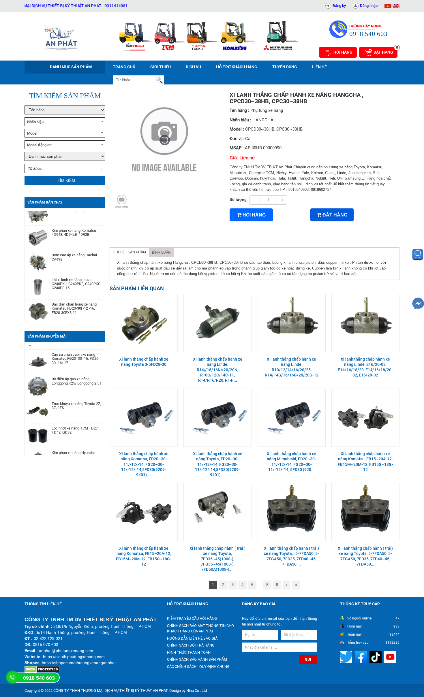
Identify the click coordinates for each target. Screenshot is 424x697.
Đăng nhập (369, 5)
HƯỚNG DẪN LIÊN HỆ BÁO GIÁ (192, 638)
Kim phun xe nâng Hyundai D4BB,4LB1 (73, 446)
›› (296, 585)
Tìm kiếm (66, 180)
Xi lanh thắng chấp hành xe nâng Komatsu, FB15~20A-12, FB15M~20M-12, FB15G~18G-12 (365, 461)
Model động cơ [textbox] (39, 145)
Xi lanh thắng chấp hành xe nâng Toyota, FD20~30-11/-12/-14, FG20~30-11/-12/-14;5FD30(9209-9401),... (217, 464)
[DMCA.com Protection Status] (42, 669)
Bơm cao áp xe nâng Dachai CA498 (74, 248)
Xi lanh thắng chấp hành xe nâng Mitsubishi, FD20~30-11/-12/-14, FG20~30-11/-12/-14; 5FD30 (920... (291, 461)
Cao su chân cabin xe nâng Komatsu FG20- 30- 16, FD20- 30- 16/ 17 (76, 350)
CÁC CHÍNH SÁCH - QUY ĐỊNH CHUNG (198, 666)
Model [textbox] (32, 133)
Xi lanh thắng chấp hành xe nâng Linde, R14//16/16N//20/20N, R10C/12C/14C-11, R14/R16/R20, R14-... (217, 370)
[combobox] (65, 121)
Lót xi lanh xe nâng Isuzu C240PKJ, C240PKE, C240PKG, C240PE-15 (77, 275)
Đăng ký (339, 5)
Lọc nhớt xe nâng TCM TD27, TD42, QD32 (75, 421)
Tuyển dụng (284, 67)
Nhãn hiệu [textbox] (35, 122)
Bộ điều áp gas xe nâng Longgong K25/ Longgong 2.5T (77, 372)
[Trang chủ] (62, 35)
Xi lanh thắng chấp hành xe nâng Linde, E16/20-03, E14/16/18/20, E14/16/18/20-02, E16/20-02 (365, 367)
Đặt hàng (385, 50)
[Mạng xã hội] (347, 657)
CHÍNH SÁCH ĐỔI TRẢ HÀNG (191, 645)
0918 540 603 (39, 678)
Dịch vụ (193, 67)
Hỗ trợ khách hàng (236, 67)
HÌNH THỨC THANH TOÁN (189, 652)
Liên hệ (319, 67)
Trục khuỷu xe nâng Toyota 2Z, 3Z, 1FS (76, 397)
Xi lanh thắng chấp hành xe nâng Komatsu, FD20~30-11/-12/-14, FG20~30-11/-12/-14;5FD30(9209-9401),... (143, 464)
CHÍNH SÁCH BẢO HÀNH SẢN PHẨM (197, 659)
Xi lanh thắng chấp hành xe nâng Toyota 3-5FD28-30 (143, 362)
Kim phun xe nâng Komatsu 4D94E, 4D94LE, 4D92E (74, 224)
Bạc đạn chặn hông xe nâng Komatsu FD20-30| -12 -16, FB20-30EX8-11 (74, 299)
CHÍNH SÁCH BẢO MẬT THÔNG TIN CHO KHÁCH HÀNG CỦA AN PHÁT (200, 628)
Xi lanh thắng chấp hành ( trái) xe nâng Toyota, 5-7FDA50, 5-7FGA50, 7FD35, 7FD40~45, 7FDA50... (365, 556)
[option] (122, 201)
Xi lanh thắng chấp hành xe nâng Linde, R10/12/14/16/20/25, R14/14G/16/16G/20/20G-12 (291, 367)
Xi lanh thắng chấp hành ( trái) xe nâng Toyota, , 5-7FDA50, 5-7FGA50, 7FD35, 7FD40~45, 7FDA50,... (291, 556)
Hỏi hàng (342, 52)
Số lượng (238, 199)
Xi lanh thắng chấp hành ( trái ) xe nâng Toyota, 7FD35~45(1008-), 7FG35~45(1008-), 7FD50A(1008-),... (217, 559)
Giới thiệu (160, 67)
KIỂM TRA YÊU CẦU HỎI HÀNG (192, 618)
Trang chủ (124, 67)
